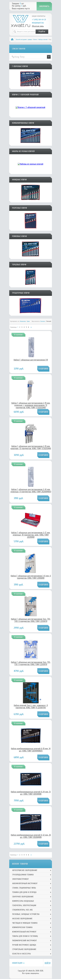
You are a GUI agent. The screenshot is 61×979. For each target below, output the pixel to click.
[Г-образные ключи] (30, 88)
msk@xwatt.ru (38, 23)
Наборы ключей (42, 39)
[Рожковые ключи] (30, 258)
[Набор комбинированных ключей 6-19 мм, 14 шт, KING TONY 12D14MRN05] (30, 745)
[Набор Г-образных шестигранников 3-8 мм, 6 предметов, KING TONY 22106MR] (30, 573)
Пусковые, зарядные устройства (25, 914)
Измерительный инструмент (24, 932)
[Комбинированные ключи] (30, 144)
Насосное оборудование (22, 918)
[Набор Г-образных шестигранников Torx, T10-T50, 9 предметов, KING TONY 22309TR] (30, 659)
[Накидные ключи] (30, 201)
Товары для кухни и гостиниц (25, 936)
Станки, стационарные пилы (24, 888)
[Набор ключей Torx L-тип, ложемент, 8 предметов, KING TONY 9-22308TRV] (30, 702)
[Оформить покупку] (44, 6)
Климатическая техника (22, 927)
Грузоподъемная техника (23, 874)
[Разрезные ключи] (30, 229)
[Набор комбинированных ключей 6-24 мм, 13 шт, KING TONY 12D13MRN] (30, 789)
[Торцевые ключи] (30, 286)
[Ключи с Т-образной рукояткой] (30, 116)
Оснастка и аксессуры (21, 954)
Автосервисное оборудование (24, 870)
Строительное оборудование (24, 949)
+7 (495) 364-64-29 (39, 19)
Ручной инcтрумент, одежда (24, 39)
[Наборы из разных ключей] (30, 173)
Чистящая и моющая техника (24, 923)
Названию (23, 321)
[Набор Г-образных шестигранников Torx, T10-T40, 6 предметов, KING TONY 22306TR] (30, 616)
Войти (48, 963)
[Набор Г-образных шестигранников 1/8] (30, 357)
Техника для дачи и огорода (24, 892)
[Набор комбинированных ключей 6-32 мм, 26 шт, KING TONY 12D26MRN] (30, 832)
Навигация (17, 963)
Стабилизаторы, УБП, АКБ (22, 910)
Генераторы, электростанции (24, 905)
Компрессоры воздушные (23, 901)
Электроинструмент (20, 879)
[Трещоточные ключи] (30, 314)
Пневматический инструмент (24, 940)
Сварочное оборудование (22, 896)
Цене (28, 321)
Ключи (35, 39)
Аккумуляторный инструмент (24, 883)
